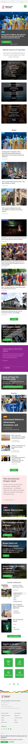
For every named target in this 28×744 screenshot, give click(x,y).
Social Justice (14, 92)
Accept (4, 742)
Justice (15, 597)
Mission (14, 70)
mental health (16, 629)
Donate (6, 651)
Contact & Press (18, 717)
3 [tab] (14, 44)
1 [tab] (11, 44)
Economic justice (14, 94)
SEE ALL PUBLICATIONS (14, 636)
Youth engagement (14, 68)
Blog (16, 720)
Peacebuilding (14, 114)
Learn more (6, 42)
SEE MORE (14, 319)
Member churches (5, 715)
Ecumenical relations (14, 67)
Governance (16, 610)
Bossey (16, 722)
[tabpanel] (14, 29)
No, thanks (11, 741)
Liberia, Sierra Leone (13, 510)
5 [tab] (16, 44)
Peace (15, 599)
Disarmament (14, 109)
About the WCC (4, 713)
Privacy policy (5, 360)
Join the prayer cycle (9, 500)
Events (2, 720)
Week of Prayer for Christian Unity (13, 386)
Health (14, 90)
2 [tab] (12, 44)
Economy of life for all (18, 601)
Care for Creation (14, 88)
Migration (14, 110)
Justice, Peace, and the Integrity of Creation (18, 593)
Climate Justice (16, 595)
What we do (4, 722)
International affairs (14, 115)
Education (14, 65)
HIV (14, 627)
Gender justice (14, 87)
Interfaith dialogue (14, 112)
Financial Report (17, 612)
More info (25, 739)
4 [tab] (15, 44)
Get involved (17, 713)
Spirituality (14, 72)
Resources (17, 715)
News (2, 717)
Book (6, 555)
